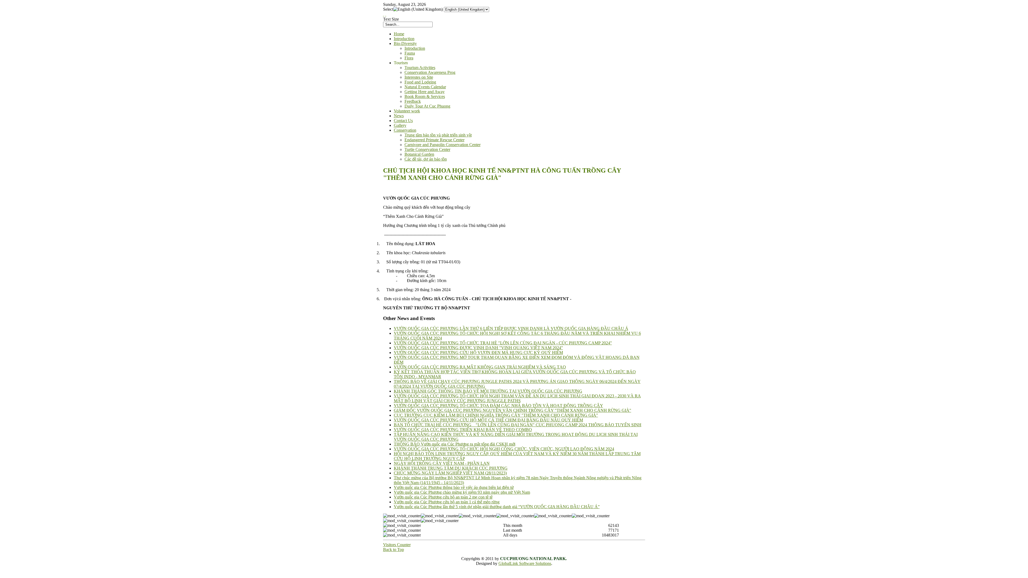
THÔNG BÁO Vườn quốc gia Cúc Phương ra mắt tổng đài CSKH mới (454, 444)
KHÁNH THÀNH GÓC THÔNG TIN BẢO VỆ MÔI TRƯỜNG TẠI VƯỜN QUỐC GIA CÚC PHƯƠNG (488, 391)
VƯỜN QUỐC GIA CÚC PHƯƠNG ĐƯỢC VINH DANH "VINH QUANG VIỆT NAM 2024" (478, 347)
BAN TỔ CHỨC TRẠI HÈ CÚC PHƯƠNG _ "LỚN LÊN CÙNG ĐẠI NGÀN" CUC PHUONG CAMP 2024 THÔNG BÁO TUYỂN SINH (517, 425)
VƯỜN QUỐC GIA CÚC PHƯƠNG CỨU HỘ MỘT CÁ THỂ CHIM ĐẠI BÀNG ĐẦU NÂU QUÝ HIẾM (488, 420)
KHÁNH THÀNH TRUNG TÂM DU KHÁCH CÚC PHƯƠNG (451, 468)
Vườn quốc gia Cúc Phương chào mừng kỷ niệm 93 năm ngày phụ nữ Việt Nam (462, 492)
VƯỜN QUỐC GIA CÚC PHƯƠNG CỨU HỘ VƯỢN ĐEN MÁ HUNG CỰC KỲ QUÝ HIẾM (478, 352)
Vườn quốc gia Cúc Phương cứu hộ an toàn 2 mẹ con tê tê (443, 497)
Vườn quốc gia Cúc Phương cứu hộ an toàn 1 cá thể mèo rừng (447, 502)
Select (388, 9)
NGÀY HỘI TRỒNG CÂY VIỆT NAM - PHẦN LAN (442, 463)
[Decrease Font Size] (385, 14)
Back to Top (393, 549)
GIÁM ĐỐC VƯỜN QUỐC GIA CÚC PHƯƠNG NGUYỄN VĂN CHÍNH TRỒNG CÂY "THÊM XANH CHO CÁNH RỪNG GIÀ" (512, 410)
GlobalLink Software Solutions (524, 563)
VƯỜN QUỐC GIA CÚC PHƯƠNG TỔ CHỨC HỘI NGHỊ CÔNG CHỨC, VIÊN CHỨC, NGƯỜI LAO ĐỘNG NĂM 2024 (504, 449)
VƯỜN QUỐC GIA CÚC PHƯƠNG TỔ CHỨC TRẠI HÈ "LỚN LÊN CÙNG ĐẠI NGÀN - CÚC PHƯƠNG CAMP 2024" (503, 343)
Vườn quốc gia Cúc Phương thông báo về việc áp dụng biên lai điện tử (454, 487)
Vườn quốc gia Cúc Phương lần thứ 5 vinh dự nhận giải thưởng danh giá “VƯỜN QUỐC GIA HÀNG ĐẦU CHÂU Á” (497, 506)
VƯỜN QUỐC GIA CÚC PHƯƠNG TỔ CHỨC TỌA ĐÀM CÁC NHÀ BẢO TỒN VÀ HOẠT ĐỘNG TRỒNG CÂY (498, 405)
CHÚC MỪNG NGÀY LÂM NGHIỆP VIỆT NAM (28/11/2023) (450, 473)
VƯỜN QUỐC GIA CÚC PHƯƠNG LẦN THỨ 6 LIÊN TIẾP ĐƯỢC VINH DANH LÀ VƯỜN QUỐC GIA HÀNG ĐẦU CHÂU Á (511, 328)
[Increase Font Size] (383, 14)
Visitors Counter (397, 544)
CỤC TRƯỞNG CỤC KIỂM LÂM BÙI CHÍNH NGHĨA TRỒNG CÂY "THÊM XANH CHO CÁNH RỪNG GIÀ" (496, 415)
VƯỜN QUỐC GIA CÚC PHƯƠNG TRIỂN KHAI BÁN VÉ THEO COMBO (463, 429)
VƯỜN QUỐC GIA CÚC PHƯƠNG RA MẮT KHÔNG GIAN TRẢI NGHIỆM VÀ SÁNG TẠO (480, 367)
